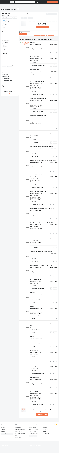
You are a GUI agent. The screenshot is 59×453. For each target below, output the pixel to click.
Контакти (3, 431)
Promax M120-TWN (34, 69)
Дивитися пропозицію (42, 414)
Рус (4, 435)
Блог (16, 435)
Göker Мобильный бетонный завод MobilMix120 (41, 132)
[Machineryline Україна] (5, 2)
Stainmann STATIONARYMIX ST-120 (38, 191)
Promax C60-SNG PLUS (35, 279)
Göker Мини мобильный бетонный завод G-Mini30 (41, 265)
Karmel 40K (32, 306)
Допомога (3, 429)
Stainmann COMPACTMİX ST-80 (37, 81)
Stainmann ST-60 (34, 391)
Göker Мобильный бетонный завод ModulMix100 (41, 222)
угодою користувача (50, 35)
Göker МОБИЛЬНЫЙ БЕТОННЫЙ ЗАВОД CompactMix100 (43, 160)
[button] (54, 53)
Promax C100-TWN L (35, 56)
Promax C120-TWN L (35, 364)
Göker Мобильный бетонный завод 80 (39, 237)
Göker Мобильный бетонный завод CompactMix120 (42, 208)
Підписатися (23, 33)
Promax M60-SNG (34, 350)
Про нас (2, 427)
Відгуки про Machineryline (20, 433)
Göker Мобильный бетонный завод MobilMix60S (41, 251)
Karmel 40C (32, 336)
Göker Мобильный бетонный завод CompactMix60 (41, 146)
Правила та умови (18, 427)
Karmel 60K (32, 292)
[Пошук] (16, 2)
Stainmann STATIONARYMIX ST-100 (38, 98)
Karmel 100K (33, 322)
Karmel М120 (33, 42)
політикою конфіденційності (39, 35)
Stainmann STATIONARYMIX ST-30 (38, 115)
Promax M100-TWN (34, 377)
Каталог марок (18, 437)
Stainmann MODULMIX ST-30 (36, 174)
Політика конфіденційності (20, 429)
